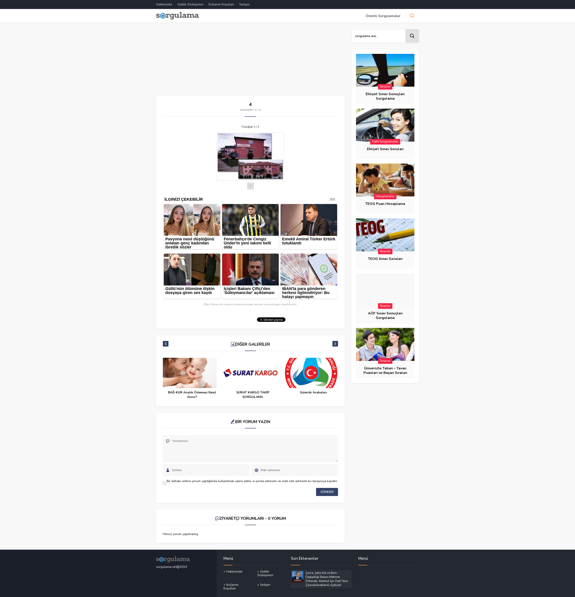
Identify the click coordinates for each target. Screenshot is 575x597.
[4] (250, 156)
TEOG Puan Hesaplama (385, 204)
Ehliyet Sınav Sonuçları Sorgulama (385, 96)
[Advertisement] (250, 62)
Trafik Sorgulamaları (385, 142)
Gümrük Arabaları (313, 392)
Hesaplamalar (385, 196)
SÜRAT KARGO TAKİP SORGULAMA (252, 394)
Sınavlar (385, 87)
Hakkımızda (164, 4)
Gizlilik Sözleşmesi (190, 4)
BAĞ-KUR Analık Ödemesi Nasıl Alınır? (192, 394)
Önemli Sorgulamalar (383, 16)
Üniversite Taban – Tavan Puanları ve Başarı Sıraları (385, 370)
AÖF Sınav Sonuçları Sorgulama (385, 315)
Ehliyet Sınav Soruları (385, 149)
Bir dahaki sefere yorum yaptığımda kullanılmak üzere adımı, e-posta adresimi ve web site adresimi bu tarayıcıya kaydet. (252, 481)
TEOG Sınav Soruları (385, 259)
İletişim (244, 4)
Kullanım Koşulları (221, 4)
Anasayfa (246, 110)
